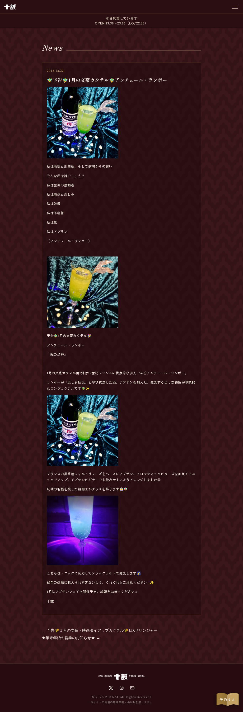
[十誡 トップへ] (10, 6)
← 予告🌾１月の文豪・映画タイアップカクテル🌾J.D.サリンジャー (100, 630)
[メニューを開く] (235, 7)
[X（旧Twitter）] (111, 688)
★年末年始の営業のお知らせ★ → (71, 638)
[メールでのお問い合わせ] (132, 688)
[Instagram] (121, 688)
